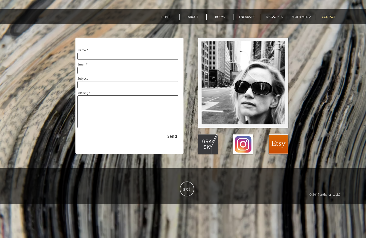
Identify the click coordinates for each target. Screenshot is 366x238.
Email (81, 64)
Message (83, 92)
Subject (82, 78)
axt (186, 188)
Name (81, 50)
